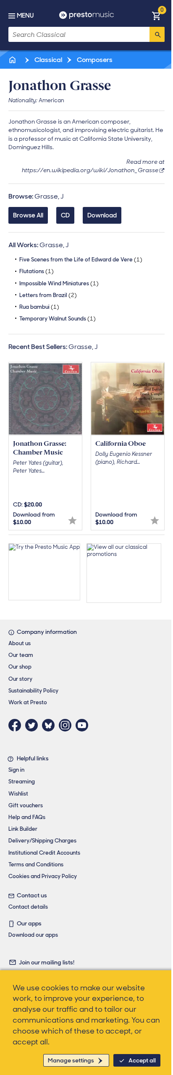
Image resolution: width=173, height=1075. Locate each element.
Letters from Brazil (48, 295)
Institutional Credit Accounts (44, 852)
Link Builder (22, 828)
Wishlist (18, 793)
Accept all (142, 1060)
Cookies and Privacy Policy (42, 876)
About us (19, 643)
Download (102, 215)
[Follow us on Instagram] (67, 725)
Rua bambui (39, 306)
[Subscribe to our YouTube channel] (84, 725)
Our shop (19, 666)
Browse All (28, 215)
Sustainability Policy (33, 690)
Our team (20, 655)
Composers (94, 59)
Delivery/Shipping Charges (42, 840)
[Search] (157, 34)
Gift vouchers (25, 805)
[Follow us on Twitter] (33, 725)
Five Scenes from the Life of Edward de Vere (80, 259)
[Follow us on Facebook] (16, 725)
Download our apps (33, 934)
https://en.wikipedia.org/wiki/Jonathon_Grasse (90, 170)
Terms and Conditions (35, 864)
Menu (25, 15)
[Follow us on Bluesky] (50, 725)
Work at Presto (27, 702)
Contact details (28, 906)
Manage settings (71, 1060)
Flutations (36, 271)
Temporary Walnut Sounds (57, 318)
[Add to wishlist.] (72, 520)
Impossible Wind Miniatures (59, 283)
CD (65, 215)
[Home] (13, 59)
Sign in (16, 769)
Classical (47, 59)
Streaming (21, 781)
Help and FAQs (26, 817)
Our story (20, 678)
